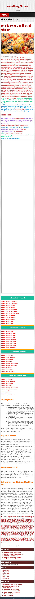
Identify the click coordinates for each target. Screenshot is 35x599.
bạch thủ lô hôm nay (11, 522)
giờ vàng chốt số (6, 587)
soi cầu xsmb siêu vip (13, 516)
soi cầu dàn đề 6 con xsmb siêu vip (11, 558)
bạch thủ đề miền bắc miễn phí (21, 519)
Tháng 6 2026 (5, 570)
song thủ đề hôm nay (9, 540)
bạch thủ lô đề (23, 521)
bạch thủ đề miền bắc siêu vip (21, 520)
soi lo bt (29, 539)
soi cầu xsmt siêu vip (7, 595)
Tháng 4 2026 (5, 573)
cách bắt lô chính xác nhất (15, 525)
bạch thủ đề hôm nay (9, 518)
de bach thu (7, 531)
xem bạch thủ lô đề (29, 540)
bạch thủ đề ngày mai (14, 521)
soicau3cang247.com (17, 6)
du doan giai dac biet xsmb (27, 531)
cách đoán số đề (14, 526)
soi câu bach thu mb (10, 537)
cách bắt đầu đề (20, 524)
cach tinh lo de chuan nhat (16, 528)
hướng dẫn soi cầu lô (8, 533)
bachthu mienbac (20, 522)
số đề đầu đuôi (24, 536)
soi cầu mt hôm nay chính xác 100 (11, 592)
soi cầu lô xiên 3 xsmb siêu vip (10, 555)
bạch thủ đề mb (18, 518)
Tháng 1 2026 (5, 578)
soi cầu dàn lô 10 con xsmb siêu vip (11, 557)
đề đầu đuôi (16, 532)
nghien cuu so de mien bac (22, 534)
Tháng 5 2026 (5, 572)
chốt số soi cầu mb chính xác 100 (10, 586)
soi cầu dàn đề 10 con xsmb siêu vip (11, 552)
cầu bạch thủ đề (7, 530)
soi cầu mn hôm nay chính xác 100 (11, 590)
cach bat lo (6, 525)
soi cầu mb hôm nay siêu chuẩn (10, 589)
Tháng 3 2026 (5, 575)
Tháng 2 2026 (5, 576)
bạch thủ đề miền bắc (8, 519)
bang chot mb (28, 522)
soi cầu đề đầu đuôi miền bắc (10, 538)
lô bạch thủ (5, 534)
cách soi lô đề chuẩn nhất (16, 527)
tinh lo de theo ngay (19, 540)
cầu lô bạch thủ (23, 530)
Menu (4, 15)
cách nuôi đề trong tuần (23, 526)
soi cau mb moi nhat (11, 539)
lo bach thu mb (12, 534)
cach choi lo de (26, 525)
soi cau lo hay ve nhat (23, 538)
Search (19, 546)
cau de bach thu (16, 530)
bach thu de (25, 516)
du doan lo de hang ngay (7, 532)
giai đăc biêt (22, 532)
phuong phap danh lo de (14, 536)
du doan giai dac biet (15, 531)
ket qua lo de (17, 533)
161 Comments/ (6, 542)
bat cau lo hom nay (11, 524)
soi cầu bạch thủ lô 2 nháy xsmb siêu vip (12, 554)
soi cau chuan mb (20, 537)
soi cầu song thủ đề (21, 539)
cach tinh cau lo (26, 527)
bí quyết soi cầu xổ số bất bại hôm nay (12, 584)
